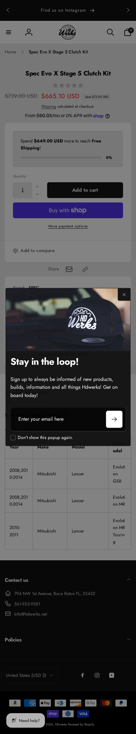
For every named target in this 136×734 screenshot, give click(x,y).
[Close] (124, 294)
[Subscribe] (114, 419)
